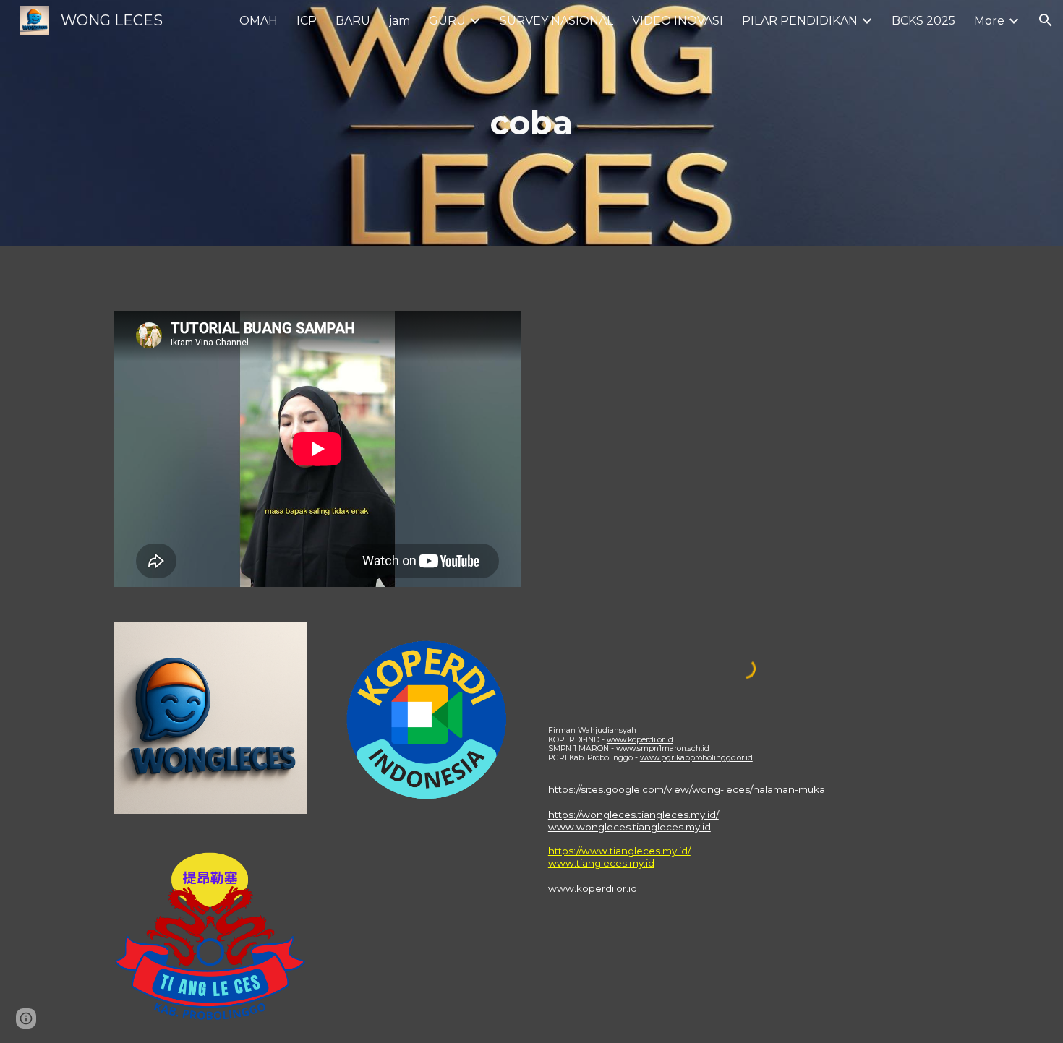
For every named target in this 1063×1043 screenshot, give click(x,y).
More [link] (989, 20)
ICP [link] (306, 20)
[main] (531, 123)
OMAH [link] (258, 20)
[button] (1045, 20)
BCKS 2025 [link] (923, 20)
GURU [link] (447, 20)
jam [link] (399, 20)
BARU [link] (353, 20)
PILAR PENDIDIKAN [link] (800, 20)
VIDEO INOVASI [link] (677, 20)
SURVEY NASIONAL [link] (556, 20)
